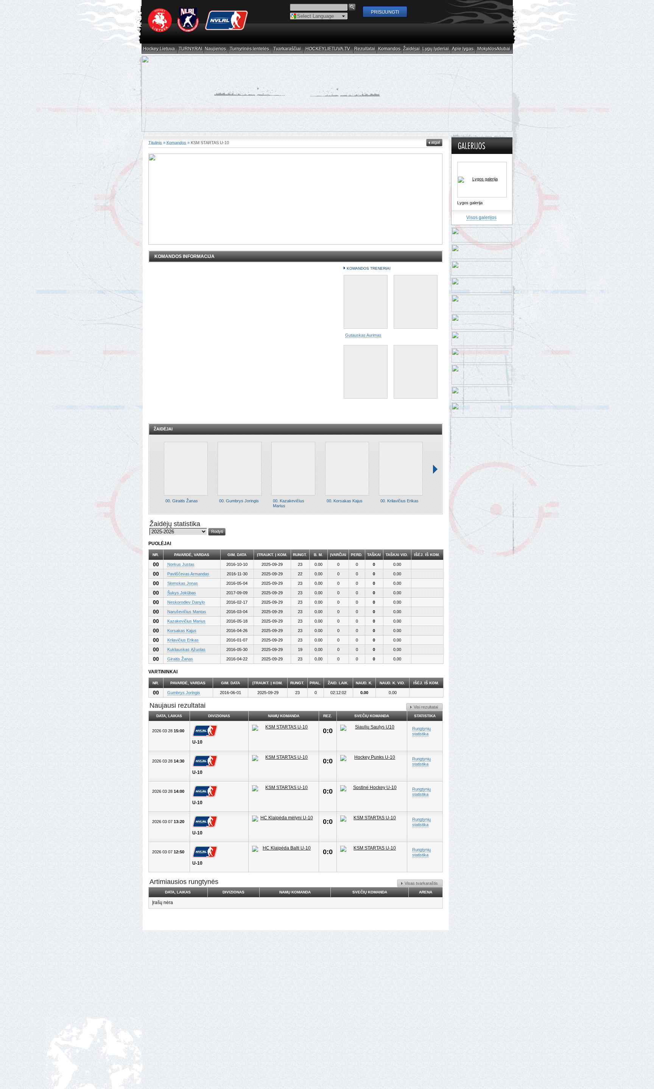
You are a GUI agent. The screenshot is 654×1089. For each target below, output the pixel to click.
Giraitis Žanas (180, 665)
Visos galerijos (481, 224)
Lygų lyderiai (435, 49)
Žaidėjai (411, 49)
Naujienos (215, 49)
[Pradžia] (198, 30)
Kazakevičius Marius (186, 627)
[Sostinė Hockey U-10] (371, 795)
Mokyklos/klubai (494, 49)
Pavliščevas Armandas (188, 580)
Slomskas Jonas (182, 589)
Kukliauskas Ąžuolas (186, 656)
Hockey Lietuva (159, 49)
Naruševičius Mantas (186, 618)
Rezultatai (364, 49)
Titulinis (155, 149)
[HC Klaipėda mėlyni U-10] (283, 825)
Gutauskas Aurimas (363, 341)
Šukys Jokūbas (181, 599)
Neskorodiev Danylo (186, 608)
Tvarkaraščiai (287, 49)
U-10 (197, 748)
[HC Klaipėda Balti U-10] (283, 855)
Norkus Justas (181, 571)
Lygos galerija (470, 209)
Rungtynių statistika (421, 738)
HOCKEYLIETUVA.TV (327, 49)
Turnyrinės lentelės (249, 49)
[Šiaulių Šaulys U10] (371, 734)
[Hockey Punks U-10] (371, 764)
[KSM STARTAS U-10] (283, 734)
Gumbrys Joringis (183, 699)
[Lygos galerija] (482, 186)
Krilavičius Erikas (183, 646)
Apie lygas (463, 49)
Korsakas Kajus (181, 637)
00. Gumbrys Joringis (239, 507)
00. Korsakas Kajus (345, 507)
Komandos (389, 49)
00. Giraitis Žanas (181, 507)
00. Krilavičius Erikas (399, 507)
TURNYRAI (190, 49)
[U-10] (206, 737)
